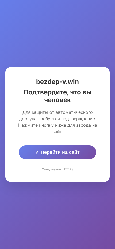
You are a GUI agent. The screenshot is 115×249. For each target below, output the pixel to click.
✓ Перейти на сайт (57, 152)
